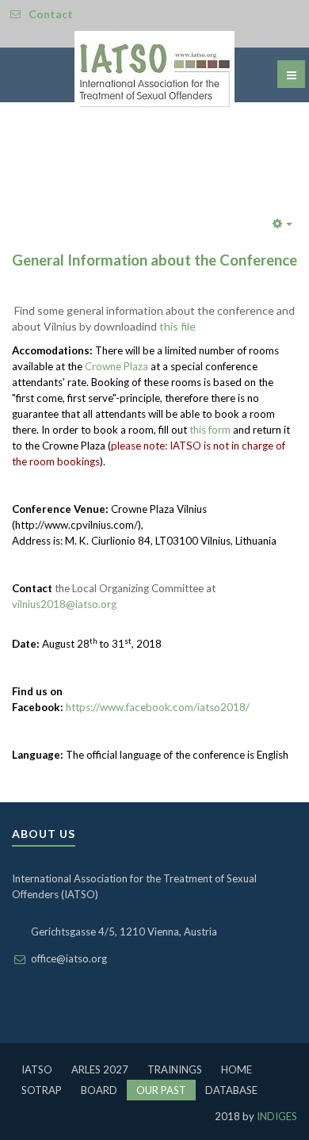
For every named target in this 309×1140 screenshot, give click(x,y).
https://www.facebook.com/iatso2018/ (158, 707)
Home (236, 1069)
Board (99, 1090)
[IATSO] (154, 72)
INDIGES (275, 1116)
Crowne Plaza (116, 366)
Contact (51, 14)
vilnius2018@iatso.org (64, 604)
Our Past (161, 1090)
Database (231, 1090)
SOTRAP (41, 1090)
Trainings (174, 1069)
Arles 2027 (99, 1069)
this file (177, 326)
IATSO (36, 1069)
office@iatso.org (69, 958)
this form (210, 429)
